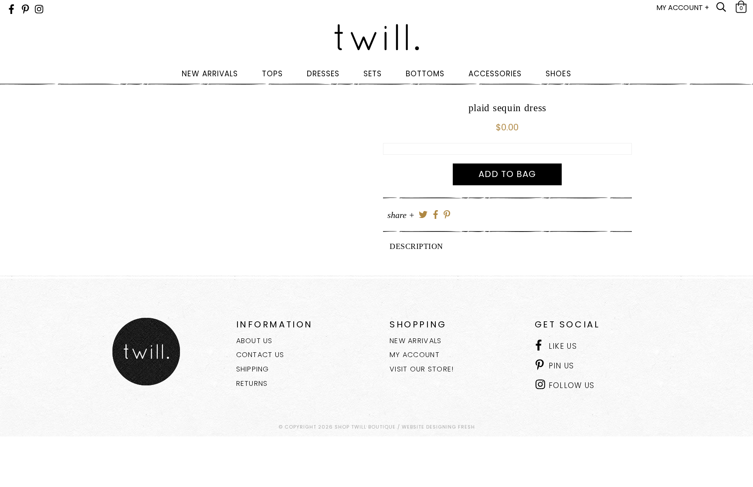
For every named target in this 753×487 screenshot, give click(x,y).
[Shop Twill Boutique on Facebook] (11, 9)
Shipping (252, 369)
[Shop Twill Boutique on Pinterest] (25, 9)
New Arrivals (415, 341)
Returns (252, 383)
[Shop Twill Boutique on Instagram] (39, 9)
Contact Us (260, 355)
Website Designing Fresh (438, 426)
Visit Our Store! (422, 369)
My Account (415, 355)
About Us (254, 341)
